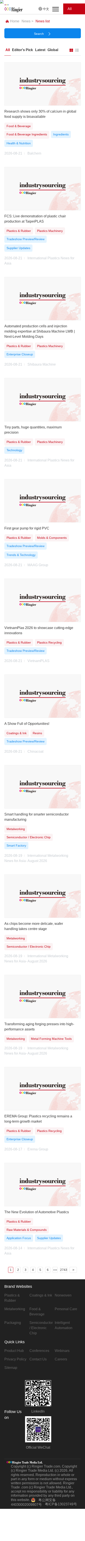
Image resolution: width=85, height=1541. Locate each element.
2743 (63, 1269)
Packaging (12, 1323)
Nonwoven (63, 1295)
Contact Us (38, 1359)
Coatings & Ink (40, 1295)
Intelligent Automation (63, 1325)
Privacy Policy (15, 1359)
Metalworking (14, 1309)
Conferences (39, 1351)
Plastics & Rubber (12, 1297)
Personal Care (66, 1309)
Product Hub (14, 1351)
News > (27, 21)
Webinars (62, 1351)
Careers (61, 1359)
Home (14, 21)
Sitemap (10, 1368)
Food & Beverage (36, 1311)
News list (43, 21)
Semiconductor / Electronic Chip (41, 1328)
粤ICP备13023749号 (61, 1504)
